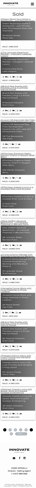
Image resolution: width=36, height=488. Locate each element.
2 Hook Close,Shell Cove (9, 205)
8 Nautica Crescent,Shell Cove (13, 104)
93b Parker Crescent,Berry (13, 171)
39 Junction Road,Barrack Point (12, 238)
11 (11, 434)
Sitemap (28, 484)
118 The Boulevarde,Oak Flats (13, 137)
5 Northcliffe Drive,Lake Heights (12, 70)
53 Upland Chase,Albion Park (11, 373)
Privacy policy (10, 484)
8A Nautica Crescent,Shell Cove (13, 339)
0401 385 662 (20, 474)
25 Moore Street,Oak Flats (11, 306)
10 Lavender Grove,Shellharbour (12, 272)
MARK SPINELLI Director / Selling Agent (19, 469)
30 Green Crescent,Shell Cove (12, 407)
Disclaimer (20, 484)
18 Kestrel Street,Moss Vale (11, 37)
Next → (21, 434)
